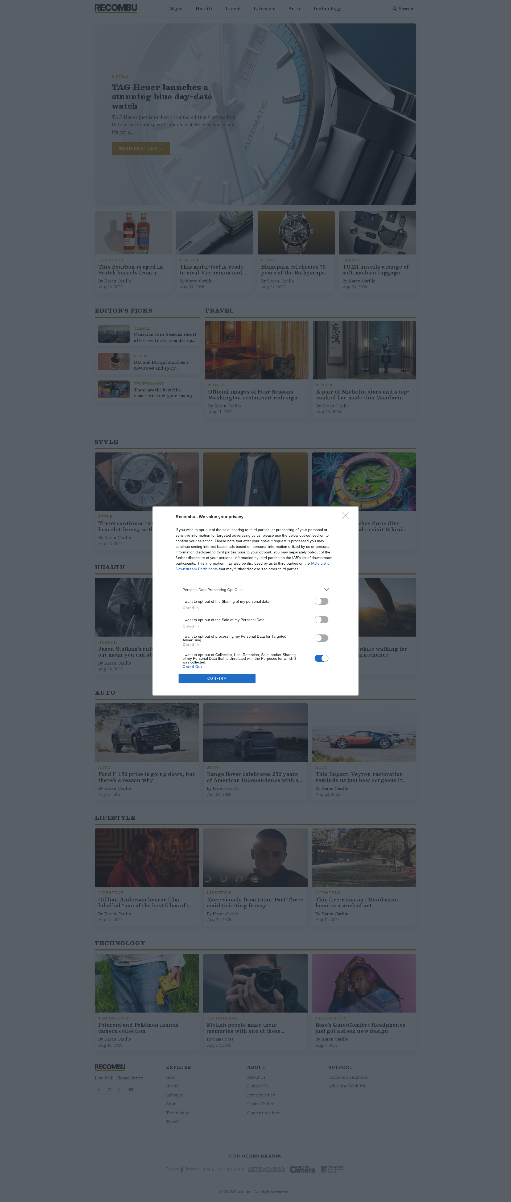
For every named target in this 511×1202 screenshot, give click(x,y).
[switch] (321, 601)
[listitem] (255, 589)
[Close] (348, 517)
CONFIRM (217, 679)
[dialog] (255, 601)
